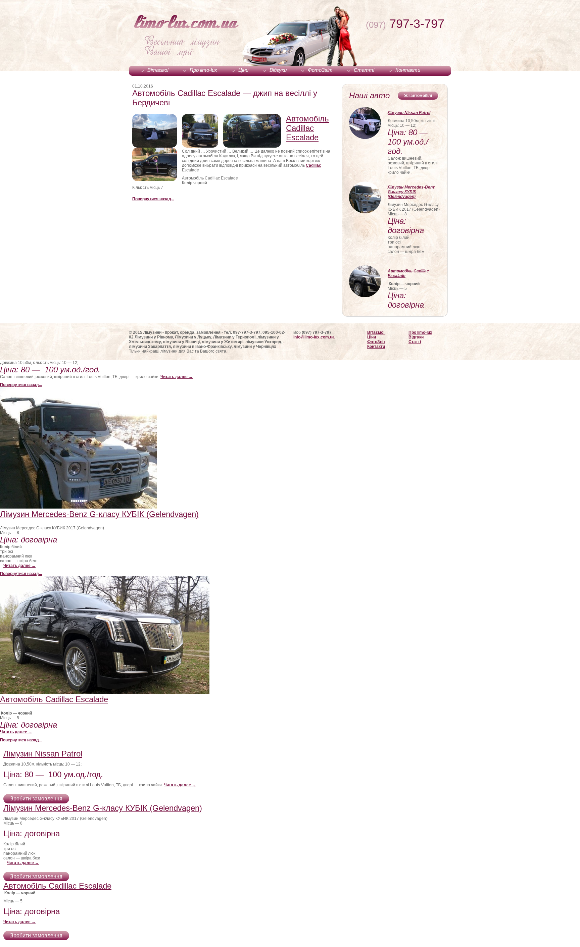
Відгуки (278, 70)
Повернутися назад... (153, 199)
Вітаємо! (157, 70)
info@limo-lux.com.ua (314, 337)
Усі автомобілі (418, 95)
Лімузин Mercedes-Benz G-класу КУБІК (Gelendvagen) (411, 192)
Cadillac (313, 165)
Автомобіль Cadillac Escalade (307, 128)
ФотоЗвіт (320, 70)
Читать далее (176, 376)
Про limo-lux (203, 70)
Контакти (407, 70)
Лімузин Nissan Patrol (409, 112)
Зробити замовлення (36, 798)
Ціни (243, 70)
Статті (364, 70)
